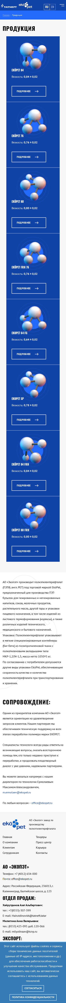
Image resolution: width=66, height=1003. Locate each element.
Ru (46, 7)
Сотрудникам (11, 853)
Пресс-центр (43, 842)
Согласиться (33, 988)
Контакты (42, 853)
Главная (7, 837)
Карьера (41, 847)
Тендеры (41, 837)
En (52, 7)
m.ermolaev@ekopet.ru (17, 792)
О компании (10, 842)
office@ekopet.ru (42, 803)
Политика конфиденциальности (33, 997)
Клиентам (9, 847)
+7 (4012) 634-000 (26, 873)
